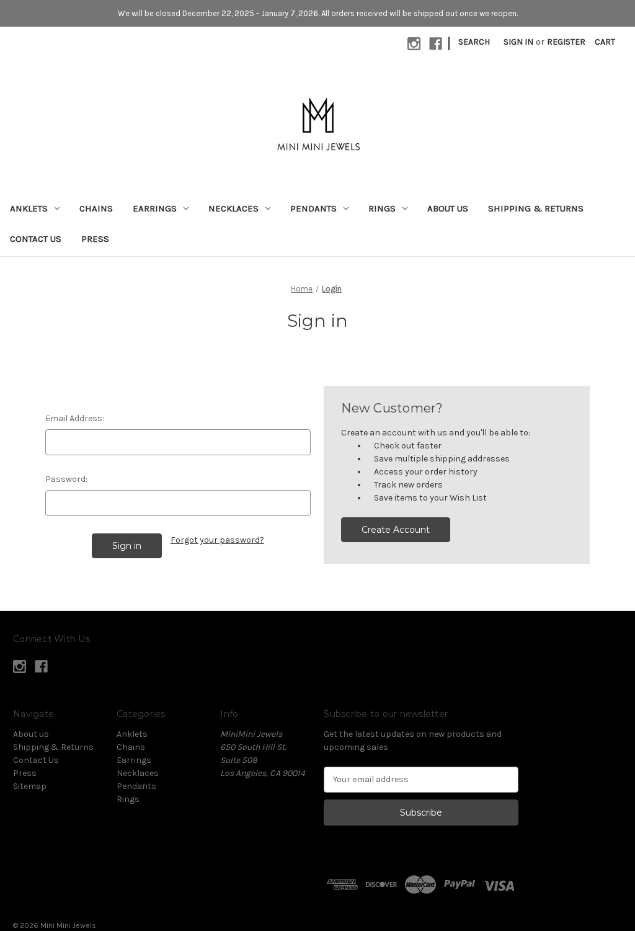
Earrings (155, 208)
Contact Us (35, 238)
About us (447, 208)
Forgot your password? (217, 540)
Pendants (313, 208)
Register (566, 42)
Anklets (29, 208)
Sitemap (30, 786)
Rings (382, 208)
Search (474, 42)
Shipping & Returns (536, 208)
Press (95, 238)
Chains (96, 208)
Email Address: (74, 418)
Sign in (518, 42)
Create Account (396, 529)
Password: (66, 479)
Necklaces (233, 208)
